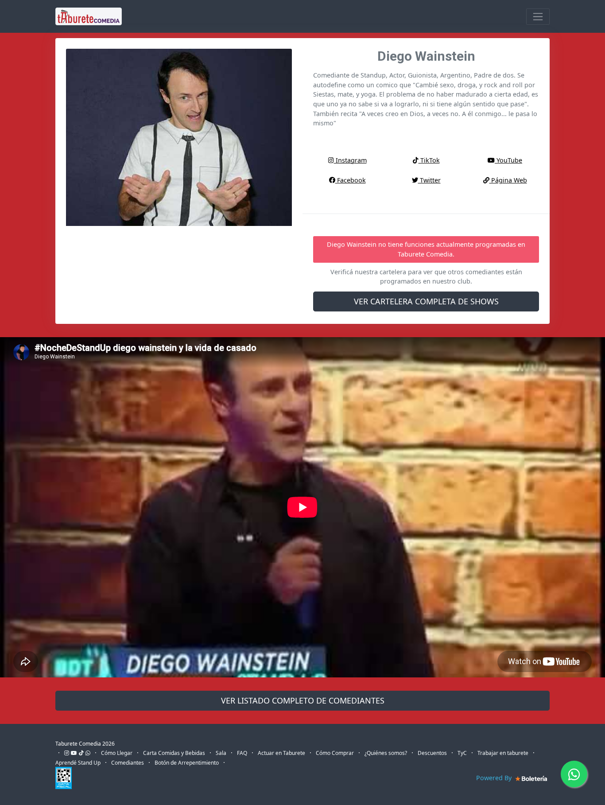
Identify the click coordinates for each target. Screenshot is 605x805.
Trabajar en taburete (502, 753)
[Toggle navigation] (538, 16)
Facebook (350, 180)
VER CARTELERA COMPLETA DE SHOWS (426, 301)
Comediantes (127, 762)
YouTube (508, 160)
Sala (221, 753)
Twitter (429, 180)
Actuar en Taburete (281, 753)
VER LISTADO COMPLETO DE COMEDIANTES (302, 700)
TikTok (429, 160)
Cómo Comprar (335, 753)
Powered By (494, 778)
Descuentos (432, 753)
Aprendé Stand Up (78, 762)
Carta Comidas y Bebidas (174, 753)
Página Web (508, 180)
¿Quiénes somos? (386, 753)
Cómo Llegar (116, 753)
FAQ (242, 753)
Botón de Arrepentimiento (187, 762)
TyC (462, 753)
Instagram (350, 160)
